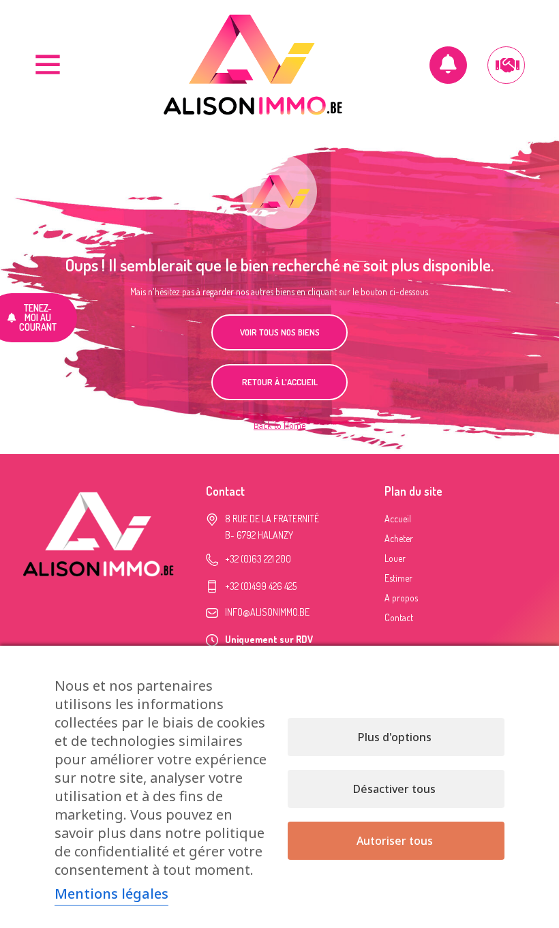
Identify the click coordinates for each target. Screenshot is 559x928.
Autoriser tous (395, 840)
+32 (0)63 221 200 (258, 559)
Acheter (398, 538)
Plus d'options (395, 737)
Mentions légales (111, 893)
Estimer (398, 578)
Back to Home (279, 425)
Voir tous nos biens (280, 332)
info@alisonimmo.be (267, 612)
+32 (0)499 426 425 (261, 586)
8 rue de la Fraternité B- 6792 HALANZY (272, 527)
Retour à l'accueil (280, 381)
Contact (398, 617)
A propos (401, 597)
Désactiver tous (394, 788)
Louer (395, 558)
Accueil (397, 518)
